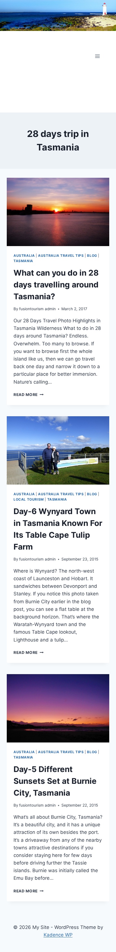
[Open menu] (97, 56)
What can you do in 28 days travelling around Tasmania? (56, 284)
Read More (29, 394)
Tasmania (23, 261)
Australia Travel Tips (61, 255)
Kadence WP (58, 935)
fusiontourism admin (37, 309)
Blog (92, 255)
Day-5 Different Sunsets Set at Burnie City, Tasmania (55, 781)
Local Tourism (29, 499)
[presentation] (58, 212)
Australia (24, 255)
